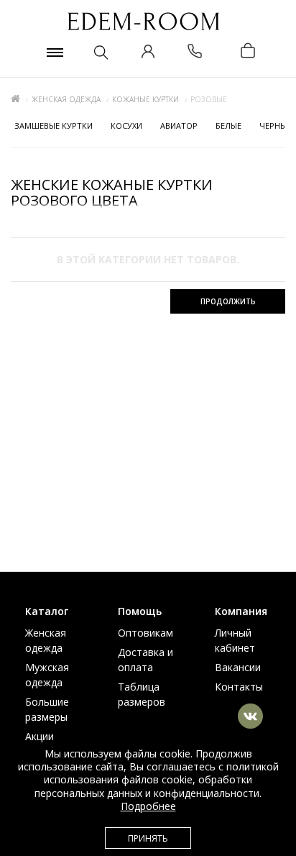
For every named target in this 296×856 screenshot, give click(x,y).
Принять (148, 838)
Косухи (126, 125)
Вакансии (238, 667)
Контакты (239, 686)
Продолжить (228, 301)
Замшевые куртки (53, 125)
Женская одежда (66, 99)
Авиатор (179, 125)
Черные (275, 125)
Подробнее (148, 806)
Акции (39, 736)
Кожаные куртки (145, 99)
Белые (228, 125)
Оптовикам (145, 632)
